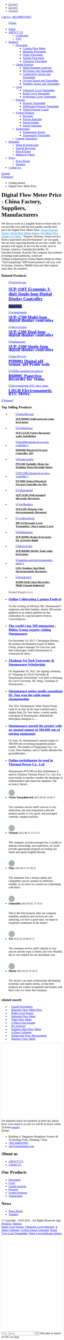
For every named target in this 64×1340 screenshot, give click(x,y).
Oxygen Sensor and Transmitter (40, 80)
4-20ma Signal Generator (35, 1230)
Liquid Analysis (24, 64)
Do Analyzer (18, 1025)
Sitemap (17, 1223)
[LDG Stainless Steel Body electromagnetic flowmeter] (35, 563)
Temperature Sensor (34, 132)
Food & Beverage (26, 148)
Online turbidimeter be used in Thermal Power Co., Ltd (31, 762)
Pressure (20, 99)
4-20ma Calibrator (21, 1032)
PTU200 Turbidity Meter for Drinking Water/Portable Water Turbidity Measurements (34, 467)
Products (13, 41)
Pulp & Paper (23, 151)
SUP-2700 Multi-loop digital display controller (31, 319)
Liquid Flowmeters (22, 1006)
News (12, 157)
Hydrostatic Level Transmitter (39, 96)
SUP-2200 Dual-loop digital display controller (31, 333)
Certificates (22, 35)
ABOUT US (16, 32)
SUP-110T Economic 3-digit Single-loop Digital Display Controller (30, 294)
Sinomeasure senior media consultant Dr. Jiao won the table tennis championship (36, 695)
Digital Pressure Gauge (36, 109)
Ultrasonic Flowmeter (35, 61)
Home (12, 29)
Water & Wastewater (27, 145)
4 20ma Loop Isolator (23, 1022)
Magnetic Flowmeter (34, 51)
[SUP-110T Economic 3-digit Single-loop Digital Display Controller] (17, 282)
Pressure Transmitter (34, 103)
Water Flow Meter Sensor (24, 233)
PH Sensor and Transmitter (38, 70)
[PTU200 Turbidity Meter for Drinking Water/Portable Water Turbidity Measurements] (25, 459)
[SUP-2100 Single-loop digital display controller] (17, 341)
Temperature (23, 128)
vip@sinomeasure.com (21, 1146)
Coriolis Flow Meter (34, 48)
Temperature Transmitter (36, 135)
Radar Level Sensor (22, 1013)
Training (20, 164)
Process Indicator (32, 119)
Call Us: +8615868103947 (16, 16)
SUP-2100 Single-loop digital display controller (31, 348)
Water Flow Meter (21, 1019)
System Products (25, 112)
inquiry (16, 1127)
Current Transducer (26, 138)
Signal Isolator (31, 122)
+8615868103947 (19, 1142)
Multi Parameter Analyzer (37, 67)
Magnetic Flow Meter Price (26, 1009)
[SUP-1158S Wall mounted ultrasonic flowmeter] (24, 490)
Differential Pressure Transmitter (41, 106)
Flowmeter (22, 45)
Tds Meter (15, 236)
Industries (14, 141)
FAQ (18, 38)
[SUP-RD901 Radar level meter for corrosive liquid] (24, 532)
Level (19, 87)
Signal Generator (32, 125)
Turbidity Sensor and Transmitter (41, 83)
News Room (23, 161)
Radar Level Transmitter (36, 93)
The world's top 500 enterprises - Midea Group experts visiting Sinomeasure (32, 630)
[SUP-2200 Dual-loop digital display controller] (17, 327)
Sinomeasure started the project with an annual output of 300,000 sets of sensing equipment (35, 730)
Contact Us (15, 167)
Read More (15, 306)
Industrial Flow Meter (23, 1016)
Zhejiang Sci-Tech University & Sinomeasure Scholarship (31, 662)
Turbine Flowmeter (33, 58)
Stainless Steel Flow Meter (26, 1029)
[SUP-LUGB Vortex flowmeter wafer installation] (24, 428)
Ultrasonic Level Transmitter (39, 90)
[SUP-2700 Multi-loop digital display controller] (18, 312)
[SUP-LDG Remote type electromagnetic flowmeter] (24, 504)
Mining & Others (25, 154)
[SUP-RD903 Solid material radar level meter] (25, 414)
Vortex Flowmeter (33, 54)
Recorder (28, 116)
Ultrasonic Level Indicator (39, 1226)
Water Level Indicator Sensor (45, 1233)
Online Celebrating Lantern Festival (35, 599)
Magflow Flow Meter (23, 1038)
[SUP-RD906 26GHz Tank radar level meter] (24, 546)
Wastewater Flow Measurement (29, 1035)
